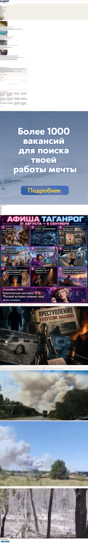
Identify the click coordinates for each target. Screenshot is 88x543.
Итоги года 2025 (1, 49)
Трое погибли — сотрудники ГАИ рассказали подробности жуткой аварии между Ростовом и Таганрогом (31, 486)
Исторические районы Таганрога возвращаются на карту (6, 47)
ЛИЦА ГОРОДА (1, 10)
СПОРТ (1, 14)
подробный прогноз (2, 205)
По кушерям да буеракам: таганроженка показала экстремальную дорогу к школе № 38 (48, 486)
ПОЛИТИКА (1, 12)
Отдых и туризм (1, 30)
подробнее (5, 205)
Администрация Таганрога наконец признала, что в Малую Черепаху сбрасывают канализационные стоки (11, 28)
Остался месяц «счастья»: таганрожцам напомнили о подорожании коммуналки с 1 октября (40, 368)
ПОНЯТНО (5, 541)
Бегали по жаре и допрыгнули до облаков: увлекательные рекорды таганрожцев (8, 56)
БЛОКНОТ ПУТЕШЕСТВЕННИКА (3, 7)
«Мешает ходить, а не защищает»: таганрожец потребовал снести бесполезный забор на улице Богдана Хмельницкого (27, 365)
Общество (1, 67)
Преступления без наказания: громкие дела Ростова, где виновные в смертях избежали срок (9, 365)
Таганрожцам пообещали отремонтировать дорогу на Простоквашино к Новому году (80, 486)
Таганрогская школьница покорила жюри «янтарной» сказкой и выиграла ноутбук (8, 368)
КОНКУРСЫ (1, 8)
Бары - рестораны (3, 19)
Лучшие (3, 80)
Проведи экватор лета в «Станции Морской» (4, 37)
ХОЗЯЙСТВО (1, 15)
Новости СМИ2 (1, 106)
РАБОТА (4, 17)
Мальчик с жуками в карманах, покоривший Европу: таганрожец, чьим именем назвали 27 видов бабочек (72, 368)
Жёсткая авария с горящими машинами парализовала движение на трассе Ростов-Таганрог (64, 486)
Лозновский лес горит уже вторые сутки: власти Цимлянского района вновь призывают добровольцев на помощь (10, 486)
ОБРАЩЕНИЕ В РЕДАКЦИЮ (3, 11)
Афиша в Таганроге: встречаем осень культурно (4, 303)
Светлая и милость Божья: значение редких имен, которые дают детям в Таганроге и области (23, 368)
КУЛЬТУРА (1, 9)
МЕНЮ (0, 5)
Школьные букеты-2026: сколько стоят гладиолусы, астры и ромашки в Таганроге (55, 368)
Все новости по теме (2, 46)
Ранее (6, 80)
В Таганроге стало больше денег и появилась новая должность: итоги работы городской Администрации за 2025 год (12, 57)
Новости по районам (2, 39)
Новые (1, 80)
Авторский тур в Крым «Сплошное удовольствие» (5, 38)
